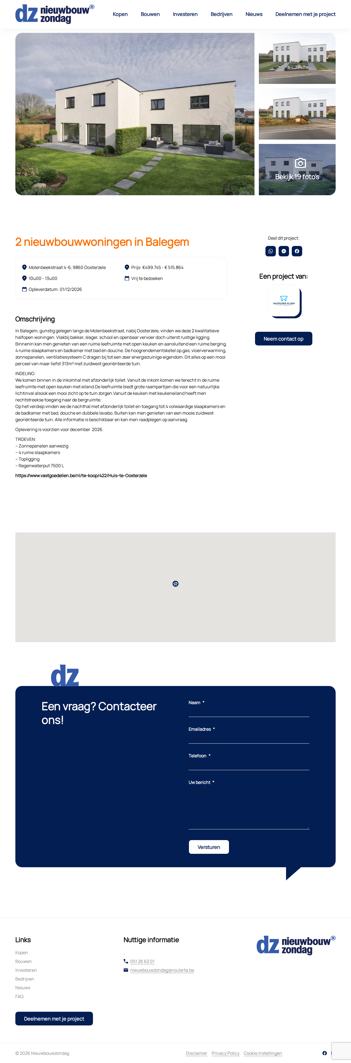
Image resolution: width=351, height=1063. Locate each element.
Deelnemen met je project (306, 14)
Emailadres (202, 729)
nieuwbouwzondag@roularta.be (162, 970)
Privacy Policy (225, 1053)
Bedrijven (222, 14)
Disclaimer (196, 1053)
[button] (175, 583)
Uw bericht (201, 782)
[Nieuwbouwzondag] (54, 14)
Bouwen (150, 14)
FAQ (19, 996)
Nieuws (254, 14)
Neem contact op (284, 338)
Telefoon (200, 756)
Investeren (185, 14)
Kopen (120, 14)
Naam (197, 702)
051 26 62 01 (142, 961)
